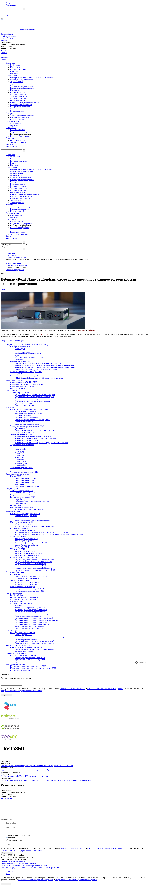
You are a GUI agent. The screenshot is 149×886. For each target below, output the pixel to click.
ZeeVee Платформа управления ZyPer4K (31, 543)
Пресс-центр (11, 128)
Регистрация (11, 5)
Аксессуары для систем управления (29, 628)
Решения (9, 113)
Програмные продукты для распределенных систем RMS (33, 668)
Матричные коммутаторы (25, 524)
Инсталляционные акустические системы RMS (29, 409)
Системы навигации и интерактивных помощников (35, 643)
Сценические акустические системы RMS (27, 426)
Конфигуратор (11, 146)
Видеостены (15, 574)
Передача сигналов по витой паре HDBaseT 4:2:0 (34, 566)
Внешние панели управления (26, 405)
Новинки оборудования (19, 136)
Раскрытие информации (10, 868)
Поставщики (15, 67)
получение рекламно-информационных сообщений (21, 691)
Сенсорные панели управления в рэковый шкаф (34, 618)
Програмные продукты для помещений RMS (28, 666)
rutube (8, 874)
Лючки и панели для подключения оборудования (34, 649)
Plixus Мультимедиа (23, 351)
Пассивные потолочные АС (26, 411)
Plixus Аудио (20, 349)
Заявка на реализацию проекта (22, 115)
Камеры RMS (15, 476)
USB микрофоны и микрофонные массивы (32, 501)
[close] (147, 662)
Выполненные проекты (19, 117)
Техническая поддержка (19, 142)
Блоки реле (19, 605)
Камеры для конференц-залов (22, 88)
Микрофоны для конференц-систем (29, 357)
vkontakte (9, 872)
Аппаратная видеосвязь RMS (21, 491)
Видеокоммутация (17, 92)
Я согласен (6, 884)
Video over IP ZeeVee (18, 537)
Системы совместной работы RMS (24, 472)
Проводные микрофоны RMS (22, 386)
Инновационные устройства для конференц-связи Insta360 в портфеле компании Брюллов (37, 766)
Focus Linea (19, 447)
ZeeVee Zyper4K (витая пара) (26, 539)
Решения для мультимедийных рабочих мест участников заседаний (41, 637)
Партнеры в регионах (18, 69)
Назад (3, 289)
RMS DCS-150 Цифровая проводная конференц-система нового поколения (45, 367)
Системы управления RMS (21, 603)
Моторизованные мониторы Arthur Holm (31, 589)
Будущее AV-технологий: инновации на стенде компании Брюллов (27, 770)
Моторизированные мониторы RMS (29, 591)
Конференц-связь (17, 90)
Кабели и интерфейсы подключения (24, 103)
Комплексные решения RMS (21, 507)
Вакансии (14, 71)
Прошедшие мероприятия (16, 257)
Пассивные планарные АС (25, 422)
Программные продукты (20, 107)
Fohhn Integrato (21, 464)
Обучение (14, 126)
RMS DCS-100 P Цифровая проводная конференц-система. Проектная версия (45, 365)
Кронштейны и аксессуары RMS (23, 656)
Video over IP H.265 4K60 (25, 551)
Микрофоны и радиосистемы (22, 80)
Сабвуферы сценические (24, 432)
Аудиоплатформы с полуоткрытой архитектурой (34, 397)
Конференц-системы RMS (20, 361)
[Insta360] (13, 753)
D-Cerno (18, 355)
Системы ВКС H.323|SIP (25, 493)
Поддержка (10, 138)
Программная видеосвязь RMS (22, 497)
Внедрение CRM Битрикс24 (21, 670)
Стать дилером (16, 123)
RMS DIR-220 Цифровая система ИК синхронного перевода (39, 378)
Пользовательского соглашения (72, 689)
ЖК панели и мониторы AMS (27, 583)
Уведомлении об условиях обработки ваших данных (76, 880)
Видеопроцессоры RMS (19, 528)
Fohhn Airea (19, 455)
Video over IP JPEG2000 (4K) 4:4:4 (28, 553)
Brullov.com (10, 253)
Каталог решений (17, 119)
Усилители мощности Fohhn (21, 468)
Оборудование (11, 75)
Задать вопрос (6, 798)
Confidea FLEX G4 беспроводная (28, 353)
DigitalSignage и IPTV (23, 635)
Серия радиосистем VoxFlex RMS (23, 382)
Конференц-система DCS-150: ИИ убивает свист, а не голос (25, 776)
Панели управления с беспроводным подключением (36, 614)
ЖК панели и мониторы (19, 580)
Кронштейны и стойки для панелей (29, 662)
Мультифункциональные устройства (29, 509)
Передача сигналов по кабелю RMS (24, 557)
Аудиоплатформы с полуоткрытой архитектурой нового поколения (42, 399)
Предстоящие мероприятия (21, 132)
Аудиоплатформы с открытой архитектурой (32, 401)
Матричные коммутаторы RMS (22, 522)
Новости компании (17, 130)
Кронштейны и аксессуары (21, 105)
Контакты (14, 73)
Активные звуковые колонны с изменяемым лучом (35, 430)
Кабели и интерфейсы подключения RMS (26, 647)
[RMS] (10, 710)
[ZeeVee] (10, 742)
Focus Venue (19, 451)
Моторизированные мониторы (22, 587)
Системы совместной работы (21, 86)
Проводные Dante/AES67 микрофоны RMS (27, 384)
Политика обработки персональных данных (18, 863)
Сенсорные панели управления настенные (32, 622)
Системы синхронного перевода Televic (26, 372)
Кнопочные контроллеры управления (30, 608)
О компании (10, 63)
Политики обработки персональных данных (105, 689)
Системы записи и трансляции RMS (24, 599)
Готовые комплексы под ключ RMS (35, 868)
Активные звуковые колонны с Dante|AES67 (32, 420)
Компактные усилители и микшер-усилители (33, 436)
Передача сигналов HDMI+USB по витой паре (33, 562)
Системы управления (18, 98)
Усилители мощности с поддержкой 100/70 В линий (35, 438)
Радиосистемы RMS (18, 388)
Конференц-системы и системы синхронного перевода (32, 78)
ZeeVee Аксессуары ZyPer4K (26, 545)
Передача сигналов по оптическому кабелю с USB (35, 570)
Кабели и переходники (24, 651)
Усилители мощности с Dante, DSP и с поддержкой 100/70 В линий (41, 443)
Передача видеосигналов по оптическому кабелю (34, 560)
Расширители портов (23, 403)
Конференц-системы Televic (21, 347)
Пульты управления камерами (27, 486)
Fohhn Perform (20, 466)
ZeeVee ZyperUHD (22, 547)
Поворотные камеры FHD (25, 478)
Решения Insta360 (17, 505)
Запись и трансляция (18, 96)
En (7, 15)
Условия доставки (17, 111)
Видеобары (19, 499)
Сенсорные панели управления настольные (32, 624)
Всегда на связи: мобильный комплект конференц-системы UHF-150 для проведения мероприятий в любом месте (46, 780)
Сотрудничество (12, 121)
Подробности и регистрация (12, 341)
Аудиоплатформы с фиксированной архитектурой (35, 395)
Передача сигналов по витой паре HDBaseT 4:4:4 (34, 568)
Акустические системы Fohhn (22, 445)
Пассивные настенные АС (25, 415)
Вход (8, 3)
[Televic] (10, 721)
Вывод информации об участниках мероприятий (34, 641)
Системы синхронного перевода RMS (25, 376)
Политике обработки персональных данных (35, 880)
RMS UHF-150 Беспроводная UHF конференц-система (36, 370)
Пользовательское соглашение (13, 861)
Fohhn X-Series (21, 461)
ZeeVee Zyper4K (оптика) (25, 541)
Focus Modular (20, 449)
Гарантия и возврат (18, 140)
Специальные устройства (25, 530)
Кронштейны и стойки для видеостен (30, 660)
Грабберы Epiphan (17, 595)
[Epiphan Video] (10, 732)
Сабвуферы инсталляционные (27, 424)
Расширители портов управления (28, 616)
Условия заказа (16, 109)
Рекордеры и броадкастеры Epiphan (24, 597)
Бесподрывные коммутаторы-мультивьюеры (32, 520)
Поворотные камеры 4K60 (25, 482)
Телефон (11, 838)
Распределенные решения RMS (22, 633)
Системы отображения (19, 94)
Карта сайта (54, 868)
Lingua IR (18, 374)
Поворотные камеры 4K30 (25, 480)
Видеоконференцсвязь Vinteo (21, 495)
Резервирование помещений (26, 639)
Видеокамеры (20, 503)
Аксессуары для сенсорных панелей (29, 626)
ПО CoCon (19, 359)
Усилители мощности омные (26, 441)
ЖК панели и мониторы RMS (27, 585)
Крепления (19, 484)
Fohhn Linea (19, 459)
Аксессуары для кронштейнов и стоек (30, 658)
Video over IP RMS (17, 549)
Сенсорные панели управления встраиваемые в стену (36, 620)
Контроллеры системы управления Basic (31, 610)
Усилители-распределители (26, 516)
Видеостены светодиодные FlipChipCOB (31, 576)
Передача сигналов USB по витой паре (30, 564)
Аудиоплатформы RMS (19, 393)
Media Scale (19, 457)
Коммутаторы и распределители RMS (25, 514)
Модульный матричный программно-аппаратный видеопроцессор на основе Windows (49, 534)
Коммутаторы (20, 518)
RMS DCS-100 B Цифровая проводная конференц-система (38, 363)
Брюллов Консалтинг (26, 30)
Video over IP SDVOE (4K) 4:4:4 (27, 555)
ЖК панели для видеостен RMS (27, 578)
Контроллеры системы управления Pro (30, 612)
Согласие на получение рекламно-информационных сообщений (26, 866)
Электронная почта (15, 840)
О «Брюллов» (15, 65)
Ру (7, 13)
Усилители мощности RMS (21, 434)
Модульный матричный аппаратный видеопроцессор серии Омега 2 (42, 532)
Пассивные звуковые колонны (27, 418)
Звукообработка (16, 82)
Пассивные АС (21, 428)
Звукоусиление (16, 84)
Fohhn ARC (19, 453)
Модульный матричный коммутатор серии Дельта (35, 526)
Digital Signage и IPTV (19, 100)
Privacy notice (142, 662)
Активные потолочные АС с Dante (28, 413)
